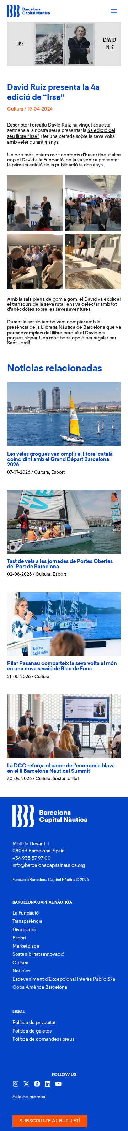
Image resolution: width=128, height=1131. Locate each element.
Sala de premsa (28, 1096)
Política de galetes (32, 1031)
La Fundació (25, 913)
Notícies (21, 971)
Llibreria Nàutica (58, 327)
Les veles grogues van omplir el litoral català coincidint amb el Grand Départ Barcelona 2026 (60, 459)
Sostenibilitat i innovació (38, 954)
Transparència (27, 921)
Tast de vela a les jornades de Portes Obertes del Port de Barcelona (60, 564)
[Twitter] (26, 1084)
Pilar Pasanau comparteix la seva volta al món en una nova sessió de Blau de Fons (62, 666)
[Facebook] (37, 1084)
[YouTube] (58, 1084)
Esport (58, 472)
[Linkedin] (47, 1084)
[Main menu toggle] (114, 11)
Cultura (15, 109)
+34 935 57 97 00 (31, 858)
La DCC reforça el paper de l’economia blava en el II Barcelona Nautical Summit (61, 768)
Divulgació (24, 929)
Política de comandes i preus (43, 1039)
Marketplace (25, 946)
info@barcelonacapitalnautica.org (48, 865)
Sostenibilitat (66, 779)
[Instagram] (15, 1084)
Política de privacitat (33, 1022)
